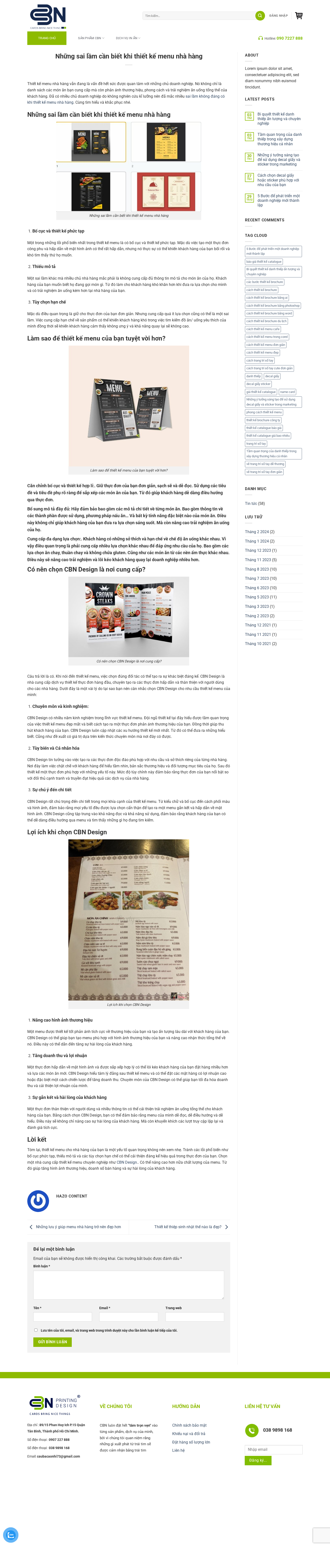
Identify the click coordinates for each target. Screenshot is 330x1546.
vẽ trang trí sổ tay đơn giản (264, 472)
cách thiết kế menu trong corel (267, 337)
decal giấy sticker (258, 384)
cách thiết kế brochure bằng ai (266, 297)
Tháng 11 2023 (258, 560)
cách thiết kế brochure (261, 290)
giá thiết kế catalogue (261, 392)
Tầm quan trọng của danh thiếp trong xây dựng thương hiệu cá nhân (280, 139)
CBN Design (127, 1162)
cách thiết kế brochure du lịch (266, 321)
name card (287, 392)
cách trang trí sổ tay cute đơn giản (269, 368)
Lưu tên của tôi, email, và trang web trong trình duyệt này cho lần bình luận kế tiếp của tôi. (109, 1330)
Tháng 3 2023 (257, 606)
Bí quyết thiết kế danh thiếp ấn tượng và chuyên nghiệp (279, 119)
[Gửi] (260, 16)
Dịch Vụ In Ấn (126, 38)
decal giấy (272, 376)
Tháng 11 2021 (258, 634)
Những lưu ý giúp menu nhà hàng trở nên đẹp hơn (78, 1227)
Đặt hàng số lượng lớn (191, 1442)
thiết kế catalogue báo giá (263, 428)
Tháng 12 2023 (258, 550)
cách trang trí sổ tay (259, 360)
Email (104, 1308)
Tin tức (251, 503)
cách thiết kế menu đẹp (262, 352)
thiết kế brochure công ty (263, 420)
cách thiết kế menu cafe (263, 329)
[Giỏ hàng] (299, 16)
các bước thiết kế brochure (264, 282)
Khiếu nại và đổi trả (188, 1433)
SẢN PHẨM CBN (89, 38)
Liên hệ (178, 1450)
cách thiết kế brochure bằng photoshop (273, 305)
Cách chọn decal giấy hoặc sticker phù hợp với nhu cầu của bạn (278, 180)
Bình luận (41, 1266)
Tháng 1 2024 (257, 541)
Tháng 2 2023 (257, 616)
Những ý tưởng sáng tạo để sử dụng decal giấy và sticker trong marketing (279, 160)
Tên (37, 1308)
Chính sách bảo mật (189, 1425)
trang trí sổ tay (256, 443)
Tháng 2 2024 (257, 532)
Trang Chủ (47, 38)
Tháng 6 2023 (257, 588)
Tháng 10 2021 (258, 643)
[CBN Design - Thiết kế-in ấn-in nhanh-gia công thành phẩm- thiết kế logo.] (53, 15)
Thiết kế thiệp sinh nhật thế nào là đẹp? (188, 1227)
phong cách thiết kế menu (264, 412)
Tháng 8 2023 (257, 569)
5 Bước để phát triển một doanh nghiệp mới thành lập (279, 200)
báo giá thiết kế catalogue (263, 261)
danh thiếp (253, 376)
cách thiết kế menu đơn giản (265, 345)
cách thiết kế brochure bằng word (269, 313)
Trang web (173, 1308)
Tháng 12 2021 (258, 625)
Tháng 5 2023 (257, 597)
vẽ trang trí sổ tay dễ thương (265, 464)
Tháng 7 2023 (257, 578)
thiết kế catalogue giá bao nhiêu (268, 435)
